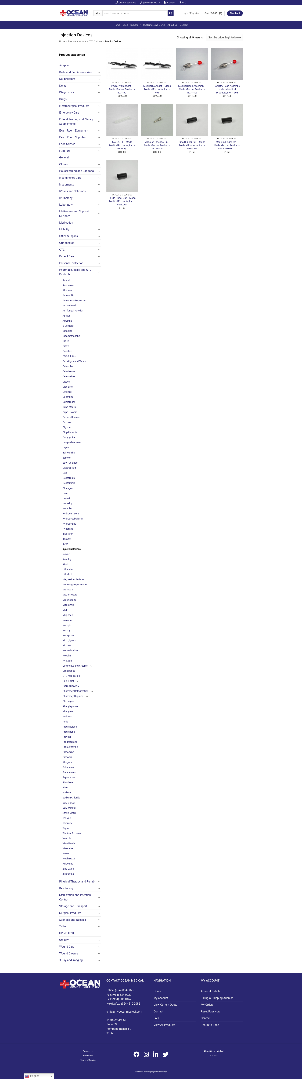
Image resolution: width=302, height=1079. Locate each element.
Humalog (68, 503)
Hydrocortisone (71, 513)
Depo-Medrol (69, 407)
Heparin (67, 498)
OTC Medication (71, 675)
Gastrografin (70, 467)
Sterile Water (69, 813)
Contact (171, 2)
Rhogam (67, 762)
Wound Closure (68, 953)
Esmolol (67, 457)
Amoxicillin (68, 295)
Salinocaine (69, 767)
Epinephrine (69, 452)
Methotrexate (70, 594)
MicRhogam (69, 599)
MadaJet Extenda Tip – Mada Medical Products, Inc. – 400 (157, 145)
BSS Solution (69, 356)
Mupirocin (68, 615)
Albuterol (67, 290)
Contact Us (88, 1051)
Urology (64, 940)
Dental (63, 85)
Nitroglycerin (69, 640)
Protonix (67, 757)
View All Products (164, 1025)
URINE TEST (66, 933)
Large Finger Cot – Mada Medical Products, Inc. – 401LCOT (122, 201)
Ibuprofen (68, 533)
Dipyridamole (70, 432)
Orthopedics (66, 243)
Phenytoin (68, 711)
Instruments (66, 184)
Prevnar (67, 736)
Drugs (63, 99)
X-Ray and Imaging (71, 960)
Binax (66, 346)
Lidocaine (68, 569)
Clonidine (68, 386)
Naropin (67, 625)
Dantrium (68, 396)
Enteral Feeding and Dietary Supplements (76, 122)
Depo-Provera (70, 412)
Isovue (66, 554)
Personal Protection (71, 263)
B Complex (68, 325)
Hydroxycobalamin (73, 518)
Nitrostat (67, 645)
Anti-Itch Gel (69, 305)
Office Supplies (68, 236)
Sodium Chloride (71, 797)
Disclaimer (88, 1055)
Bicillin (66, 341)
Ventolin (67, 838)
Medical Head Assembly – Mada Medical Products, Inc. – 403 (192, 89)
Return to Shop (210, 1025)
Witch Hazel (69, 858)
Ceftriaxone (69, 371)
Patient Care (66, 256)
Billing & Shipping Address (217, 998)
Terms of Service (88, 1060)
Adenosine (68, 285)
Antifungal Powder (73, 310)
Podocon (67, 716)
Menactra (68, 589)
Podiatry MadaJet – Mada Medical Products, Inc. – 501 (122, 89)
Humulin (67, 508)
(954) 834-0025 (151, 2)
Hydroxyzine (69, 523)
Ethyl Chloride (70, 462)
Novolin (67, 655)
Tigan (66, 828)
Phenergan (68, 701)
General (64, 157)
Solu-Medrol (69, 807)
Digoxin (67, 427)
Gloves (63, 164)
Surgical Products (70, 913)
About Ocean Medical (214, 1051)
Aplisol (66, 315)
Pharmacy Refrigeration (75, 691)
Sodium (67, 792)
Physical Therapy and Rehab (77, 881)
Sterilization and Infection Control (75, 897)
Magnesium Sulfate (73, 579)
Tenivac (67, 818)
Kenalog (67, 559)
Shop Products (130, 25)
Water (66, 853)
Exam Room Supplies (72, 137)
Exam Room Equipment (73, 130)
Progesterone (70, 741)
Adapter (64, 65)
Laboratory (66, 204)
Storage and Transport (73, 906)
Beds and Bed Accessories (75, 72)
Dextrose (67, 422)
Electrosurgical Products (74, 106)
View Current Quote (165, 1004)
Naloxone (68, 620)
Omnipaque (69, 670)
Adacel (66, 280)
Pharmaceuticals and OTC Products (85, 41)
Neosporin (68, 635)
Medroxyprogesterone (75, 584)
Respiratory (66, 888)
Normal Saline (70, 650)
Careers (214, 1055)
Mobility (64, 229)
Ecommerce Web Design (143, 1072)
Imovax (67, 538)
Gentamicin (69, 483)
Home (117, 25)
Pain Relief (68, 681)
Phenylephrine (70, 706)
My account (161, 998)
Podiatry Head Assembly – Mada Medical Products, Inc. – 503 (227, 89)
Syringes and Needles (72, 919)
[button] (190, 13)
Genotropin (69, 478)
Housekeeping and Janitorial (77, 171)
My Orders (207, 1004)
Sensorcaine (69, 772)
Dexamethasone (71, 417)
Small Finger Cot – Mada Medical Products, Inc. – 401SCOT (192, 145)
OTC (62, 249)
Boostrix (67, 351)
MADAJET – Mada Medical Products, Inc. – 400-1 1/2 (122, 145)
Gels (65, 472)
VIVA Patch (69, 843)
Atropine (67, 320)
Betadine (67, 330)
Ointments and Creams (75, 665)
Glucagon (68, 488)
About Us (172, 25)
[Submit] (171, 13)
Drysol (66, 447)
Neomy (66, 630)
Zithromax (68, 873)
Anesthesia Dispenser (74, 300)
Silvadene (68, 782)
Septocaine (69, 777)
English (34, 1075)
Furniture (64, 150)
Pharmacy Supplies (73, 696)
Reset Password (211, 1011)
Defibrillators (67, 79)
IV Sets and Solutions (72, 191)
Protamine (68, 752)
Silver (65, 787)
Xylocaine (68, 863)
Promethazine (70, 747)
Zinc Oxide (68, 868)
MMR (65, 610)
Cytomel (67, 391)
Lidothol (67, 574)
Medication (66, 222)
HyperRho (68, 528)
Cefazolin (68, 366)
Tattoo (63, 926)
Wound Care (66, 946)
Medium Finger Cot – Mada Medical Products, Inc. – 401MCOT (227, 145)
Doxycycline (69, 437)
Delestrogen (69, 402)
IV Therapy (66, 198)
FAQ (184, 2)
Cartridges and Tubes (74, 361)
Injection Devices (72, 549)
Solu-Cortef (69, 802)
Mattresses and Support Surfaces (74, 214)
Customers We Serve (154, 25)
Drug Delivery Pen (72, 442)
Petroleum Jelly (71, 686)
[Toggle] (99, 72)
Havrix (66, 493)
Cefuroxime (69, 376)
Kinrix (66, 564)
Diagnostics (66, 92)
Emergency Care (69, 112)
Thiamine (68, 823)
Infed (65, 544)
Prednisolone (70, 726)
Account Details (210, 991)
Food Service (67, 144)
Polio (65, 721)
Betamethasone (71, 336)
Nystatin (67, 660)
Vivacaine (68, 848)
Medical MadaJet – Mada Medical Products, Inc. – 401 (157, 89)
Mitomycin (68, 605)
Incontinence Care (70, 177)
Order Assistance (127, 2)
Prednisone (69, 731)
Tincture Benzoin (72, 833)
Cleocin (66, 381)
